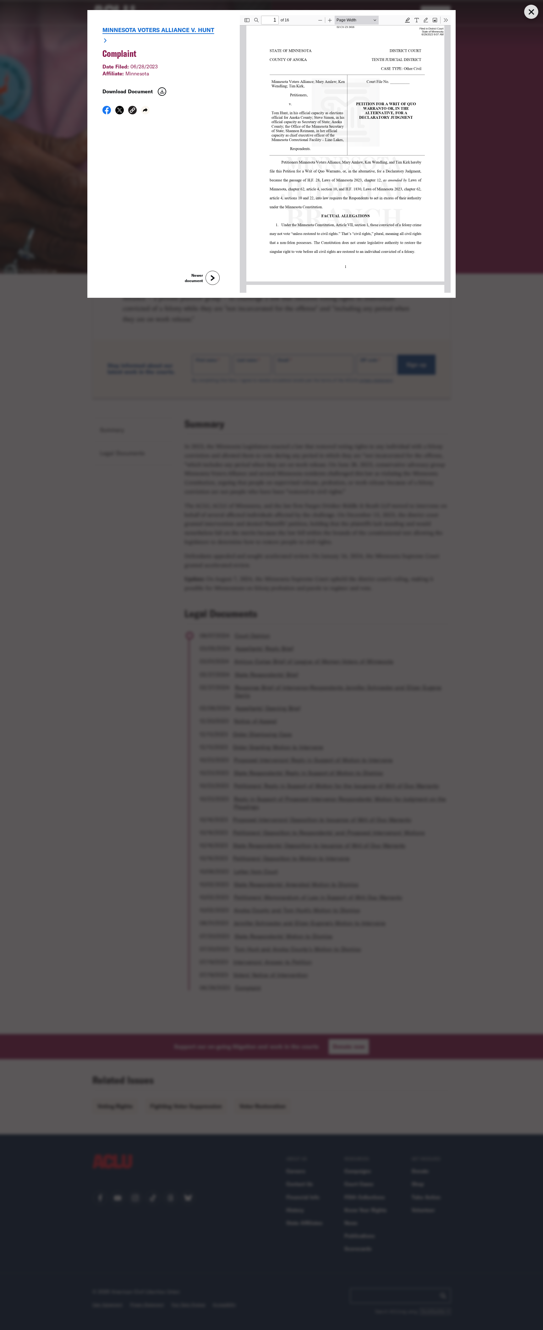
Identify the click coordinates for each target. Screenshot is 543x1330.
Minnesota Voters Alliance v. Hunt (158, 29)
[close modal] (531, 12)
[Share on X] (119, 112)
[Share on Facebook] (106, 112)
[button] (132, 111)
